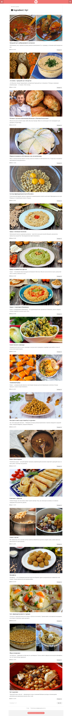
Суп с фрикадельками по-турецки (20, 614)
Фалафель (13, 575)
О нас (28, 708)
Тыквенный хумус (15, 382)
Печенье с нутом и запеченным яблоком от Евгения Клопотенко (29, 118)
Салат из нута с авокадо (17, 345)
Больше (58, 49)
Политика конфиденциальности (38, 708)
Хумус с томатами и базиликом (19, 307)
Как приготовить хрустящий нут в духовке (22, 420)
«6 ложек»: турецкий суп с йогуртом (20, 80)
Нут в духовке (14, 692)
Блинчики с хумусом (16, 498)
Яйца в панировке (15, 653)
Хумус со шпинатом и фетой (18, 269)
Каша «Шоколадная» (16, 459)
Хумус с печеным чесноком (18, 231)
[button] (2, 2)
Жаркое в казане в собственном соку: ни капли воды (26, 156)
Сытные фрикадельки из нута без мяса (21, 194)
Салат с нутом (14, 537)
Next (59, 703)
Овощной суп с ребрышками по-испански (22, 43)
